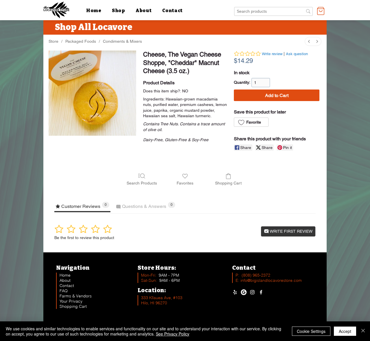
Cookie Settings (311, 331)
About (65, 280)
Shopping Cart (73, 306)
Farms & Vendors (76, 296)
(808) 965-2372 (256, 275)
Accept (345, 331)
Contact (67, 285)
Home (65, 275)
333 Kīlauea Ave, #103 (161, 297)
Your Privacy (71, 301)
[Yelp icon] (235, 292)
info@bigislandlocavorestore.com (271, 280)
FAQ (64, 290)
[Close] (363, 331)
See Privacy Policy (172, 334)
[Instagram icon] (252, 292)
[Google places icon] (244, 292)
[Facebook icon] (261, 292)
